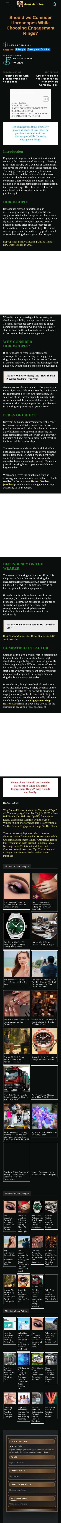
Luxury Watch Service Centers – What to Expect (44, 943)
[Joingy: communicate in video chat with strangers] (44, 1156)
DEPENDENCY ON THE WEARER (31, 113)
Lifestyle (20, 49)
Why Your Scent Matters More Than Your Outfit (43, 1096)
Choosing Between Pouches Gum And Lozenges (8, 1412)
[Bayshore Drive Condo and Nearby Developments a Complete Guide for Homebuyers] (17, 1156)
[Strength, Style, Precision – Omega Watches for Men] (44, 1041)
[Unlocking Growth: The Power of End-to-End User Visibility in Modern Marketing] (24, 1324)
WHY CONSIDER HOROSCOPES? (30, 108)
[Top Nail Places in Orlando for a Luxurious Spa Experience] (17, 1004)
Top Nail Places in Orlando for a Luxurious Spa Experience (16, 1022)
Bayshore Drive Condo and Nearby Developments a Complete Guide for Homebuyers (16, 1175)
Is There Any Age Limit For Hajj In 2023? (28, 813)
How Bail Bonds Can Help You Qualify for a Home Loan (30, 816)
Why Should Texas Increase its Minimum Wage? (30, 810)
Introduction (20, 103)
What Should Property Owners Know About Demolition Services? (37, 1373)
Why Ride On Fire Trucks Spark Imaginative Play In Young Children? (16, 1097)
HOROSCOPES (21, 105)
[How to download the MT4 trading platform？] (10, 1324)
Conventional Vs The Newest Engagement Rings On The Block (30, 824)
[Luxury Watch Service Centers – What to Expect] (44, 926)
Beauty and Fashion (39, 49)
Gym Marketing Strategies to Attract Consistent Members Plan (50, 1375)
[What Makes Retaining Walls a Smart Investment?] (51, 1324)
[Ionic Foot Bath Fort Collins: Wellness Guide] (51, 1398)
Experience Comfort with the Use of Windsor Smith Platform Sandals (27, 821)
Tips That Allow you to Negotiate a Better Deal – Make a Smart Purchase (29, 852)
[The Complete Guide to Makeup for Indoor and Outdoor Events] (17, 886)
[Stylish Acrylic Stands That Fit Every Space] (44, 1116)
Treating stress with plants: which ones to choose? (16, 78)
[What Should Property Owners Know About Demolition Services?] (37, 1359)
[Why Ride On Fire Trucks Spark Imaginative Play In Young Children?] (17, 1079)
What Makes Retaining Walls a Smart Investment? (51, 1337)
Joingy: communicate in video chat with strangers (44, 1173)
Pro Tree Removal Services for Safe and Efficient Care (9, 1373)
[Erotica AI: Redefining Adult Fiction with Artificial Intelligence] (17, 1041)
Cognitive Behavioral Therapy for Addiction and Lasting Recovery (23, 1413)
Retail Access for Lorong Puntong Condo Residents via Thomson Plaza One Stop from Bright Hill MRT (16, 1135)
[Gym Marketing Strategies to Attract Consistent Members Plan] (51, 1359)
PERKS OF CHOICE (23, 111)
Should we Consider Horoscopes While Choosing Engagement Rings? (30, 838)
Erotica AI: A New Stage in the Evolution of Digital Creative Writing (44, 1022)
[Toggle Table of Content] (44, 99)
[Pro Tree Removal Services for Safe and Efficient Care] (10, 1359)
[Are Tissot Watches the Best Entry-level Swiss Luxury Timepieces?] (17, 926)
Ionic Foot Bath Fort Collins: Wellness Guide (50, 1412)
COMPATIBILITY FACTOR (27, 116)
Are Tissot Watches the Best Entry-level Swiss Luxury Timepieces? (14, 944)
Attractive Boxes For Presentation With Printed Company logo (47, 80)
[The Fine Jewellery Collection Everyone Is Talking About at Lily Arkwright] (44, 886)
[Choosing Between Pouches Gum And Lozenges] (10, 1398)
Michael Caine (13, 56)
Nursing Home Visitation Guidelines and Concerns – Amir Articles (25, 848)
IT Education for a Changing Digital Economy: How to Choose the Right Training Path (23, 1378)
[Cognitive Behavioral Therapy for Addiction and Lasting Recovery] (24, 1398)
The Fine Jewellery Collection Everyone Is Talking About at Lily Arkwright (42, 905)
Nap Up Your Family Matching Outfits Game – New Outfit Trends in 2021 (28, 243)
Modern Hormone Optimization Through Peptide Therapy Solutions (37, 1414)
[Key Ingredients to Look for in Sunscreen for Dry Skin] (17, 964)
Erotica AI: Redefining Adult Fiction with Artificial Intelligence (14, 1059)
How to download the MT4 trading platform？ (9, 1337)
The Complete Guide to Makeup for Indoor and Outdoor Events (15, 904)
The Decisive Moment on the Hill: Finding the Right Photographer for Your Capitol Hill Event (44, 983)
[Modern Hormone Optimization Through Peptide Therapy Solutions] (37, 1398)
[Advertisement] (30, 283)
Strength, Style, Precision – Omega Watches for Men (44, 1058)
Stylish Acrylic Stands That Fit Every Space (44, 1133)
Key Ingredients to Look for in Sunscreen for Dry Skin (16, 982)
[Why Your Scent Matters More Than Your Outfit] (44, 1079)
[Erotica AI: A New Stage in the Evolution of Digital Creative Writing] (44, 1004)
